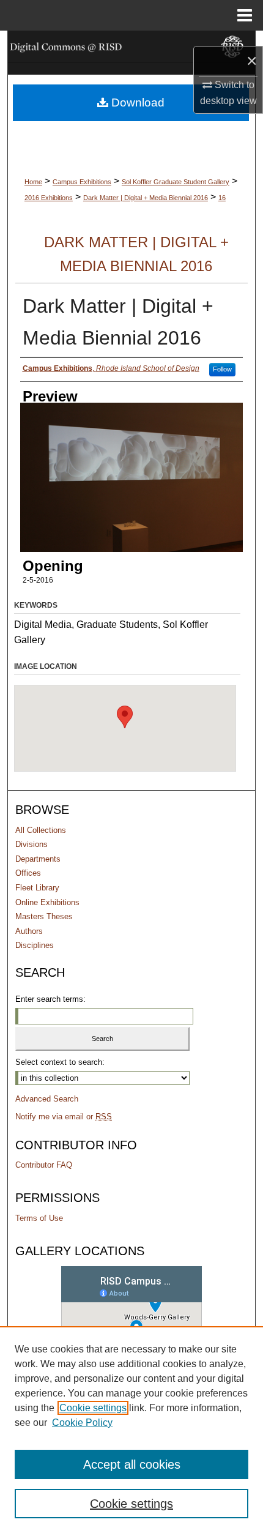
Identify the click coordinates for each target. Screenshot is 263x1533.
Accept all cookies (131, 1464)
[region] (131, 1429)
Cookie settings (93, 1408)
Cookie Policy (82, 1422)
